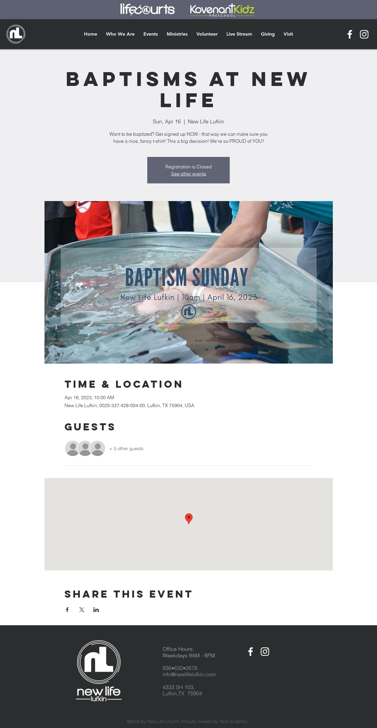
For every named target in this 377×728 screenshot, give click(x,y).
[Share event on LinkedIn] (96, 609)
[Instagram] (364, 34)
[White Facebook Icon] (349, 34)
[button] (120, 34)
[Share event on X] (82, 609)
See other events (188, 174)
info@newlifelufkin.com (189, 674)
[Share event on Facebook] (67, 609)
